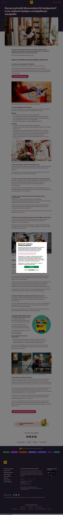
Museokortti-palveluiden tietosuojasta (27, 253)
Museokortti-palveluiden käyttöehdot (27, 254)
